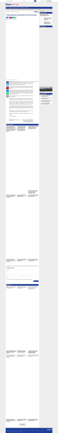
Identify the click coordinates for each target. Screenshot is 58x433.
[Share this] (7, 17)
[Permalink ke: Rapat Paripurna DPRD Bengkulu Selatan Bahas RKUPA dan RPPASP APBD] (22, 226)
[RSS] (38, 11)
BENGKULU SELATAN (12, 16)
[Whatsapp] (14, 17)
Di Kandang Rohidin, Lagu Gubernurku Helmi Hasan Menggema (45, 87)
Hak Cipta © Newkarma (9, 431)
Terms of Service (15, 431)
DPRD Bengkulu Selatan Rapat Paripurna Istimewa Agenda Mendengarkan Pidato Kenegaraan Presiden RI (33, 351)
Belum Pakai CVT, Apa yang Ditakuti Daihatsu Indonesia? (47, 19)
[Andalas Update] (13, 4)
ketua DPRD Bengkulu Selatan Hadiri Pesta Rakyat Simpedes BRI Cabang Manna (33, 260)
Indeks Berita (21, 431)
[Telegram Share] (12, 17)
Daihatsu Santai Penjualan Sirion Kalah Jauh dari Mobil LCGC (47, 23)
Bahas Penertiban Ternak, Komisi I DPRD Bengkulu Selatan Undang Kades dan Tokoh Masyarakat (11, 420)
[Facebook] (35, 11)
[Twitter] (36, 11)
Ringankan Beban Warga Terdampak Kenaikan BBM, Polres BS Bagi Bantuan (21, 129)
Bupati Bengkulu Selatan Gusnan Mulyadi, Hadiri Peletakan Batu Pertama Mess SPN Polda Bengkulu (11, 351)
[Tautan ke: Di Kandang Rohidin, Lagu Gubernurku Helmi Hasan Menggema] (46, 59)
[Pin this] (10, 17)
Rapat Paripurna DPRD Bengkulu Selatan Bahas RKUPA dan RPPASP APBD (22, 260)
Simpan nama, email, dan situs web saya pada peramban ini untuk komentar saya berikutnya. (19, 279)
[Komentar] (15, 17)
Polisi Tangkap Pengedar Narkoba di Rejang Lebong (14, 120)
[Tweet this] (8, 17)
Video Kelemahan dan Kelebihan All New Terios (44, 15)
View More (22, 424)
